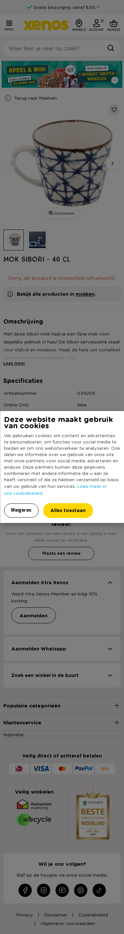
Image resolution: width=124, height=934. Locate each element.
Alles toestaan (68, 510)
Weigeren (21, 510)
